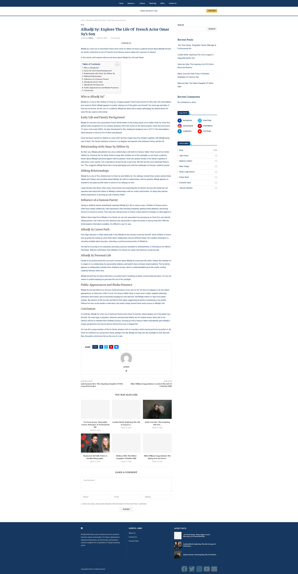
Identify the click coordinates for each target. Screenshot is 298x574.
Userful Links (135, 528)
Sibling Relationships (92, 76)
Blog (198, 150)
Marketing (152, 3)
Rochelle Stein (198, 183)
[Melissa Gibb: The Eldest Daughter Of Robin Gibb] (126, 443)
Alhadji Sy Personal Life (94, 85)
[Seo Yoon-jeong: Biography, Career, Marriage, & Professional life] (95, 409)
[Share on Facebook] (101, 347)
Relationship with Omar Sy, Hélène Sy (99, 73)
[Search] (216, 3)
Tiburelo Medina (198, 188)
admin (91, 38)
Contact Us (172, 3)
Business (131, 3)
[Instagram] (199, 569)
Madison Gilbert (198, 161)
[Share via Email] (116, 347)
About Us (132, 533)
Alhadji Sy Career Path (93, 82)
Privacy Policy (134, 541)
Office (162, 3)
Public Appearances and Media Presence (101, 88)
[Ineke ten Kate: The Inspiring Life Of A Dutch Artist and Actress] (157, 409)
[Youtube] (207, 569)
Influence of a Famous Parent (96, 79)
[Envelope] (214, 569)
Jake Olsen (198, 156)
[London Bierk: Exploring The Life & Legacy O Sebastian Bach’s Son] (126, 409)
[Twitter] (192, 569)
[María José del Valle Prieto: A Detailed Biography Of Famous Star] (95, 443)
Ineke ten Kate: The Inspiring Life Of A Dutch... (200, 555)
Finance (142, 3)
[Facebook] (184, 569)
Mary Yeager (198, 166)
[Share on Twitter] (106, 347)
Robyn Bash (198, 177)
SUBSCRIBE (211, 11)
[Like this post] (96, 347)
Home (121, 3)
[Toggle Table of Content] (116, 64)
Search (181, 25)
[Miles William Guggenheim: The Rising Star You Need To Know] (157, 443)
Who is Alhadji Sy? (91, 68)
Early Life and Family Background (98, 71)
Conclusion (88, 90)
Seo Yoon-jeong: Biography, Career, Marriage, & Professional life (95, 424)
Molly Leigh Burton (198, 172)
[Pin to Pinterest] (111, 347)
